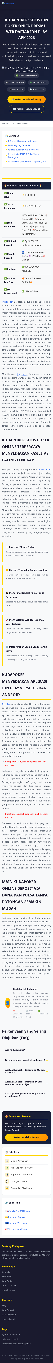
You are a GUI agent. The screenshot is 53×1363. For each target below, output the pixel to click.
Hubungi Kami (8, 1319)
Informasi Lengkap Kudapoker (23, 141)
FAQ (4, 1305)
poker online (44, 469)
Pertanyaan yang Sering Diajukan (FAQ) (27, 161)
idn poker (22, 374)
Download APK (8, 1290)
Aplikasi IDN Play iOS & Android (23, 149)
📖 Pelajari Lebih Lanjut (26, 108)
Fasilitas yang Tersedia (19, 145)
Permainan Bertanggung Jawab (16, 1343)
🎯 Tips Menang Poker (16, 1229)
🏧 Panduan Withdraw (16, 1223)
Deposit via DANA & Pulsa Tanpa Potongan (23, 156)
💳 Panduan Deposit (15, 1217)
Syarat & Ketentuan (11, 1334)
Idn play (6, 704)
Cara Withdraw (9, 1314)
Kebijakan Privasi (10, 1339)
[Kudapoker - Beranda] (11, 4)
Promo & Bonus (9, 1285)
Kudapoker (7, 301)
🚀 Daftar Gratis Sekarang (27, 99)
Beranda (6, 1272)
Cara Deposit (8, 1310)
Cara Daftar (7, 1281)
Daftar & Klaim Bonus (26, 1137)
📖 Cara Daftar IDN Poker (17, 1211)
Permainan (7, 1276)
